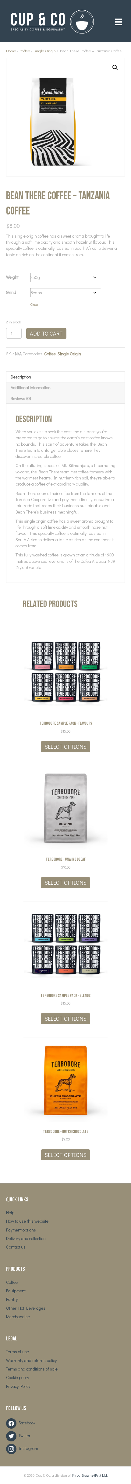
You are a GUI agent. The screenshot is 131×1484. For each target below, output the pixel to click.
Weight (12, 277)
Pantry (12, 1299)
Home (11, 50)
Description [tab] (21, 377)
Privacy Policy (18, 1386)
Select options (65, 746)
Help (10, 1212)
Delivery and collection (26, 1238)
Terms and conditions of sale (32, 1369)
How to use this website (27, 1221)
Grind (11, 292)
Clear (34, 304)
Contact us (16, 1247)
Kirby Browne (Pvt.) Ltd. (90, 1475)
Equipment (16, 1291)
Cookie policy (17, 1377)
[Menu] (118, 22)
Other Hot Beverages (25, 1308)
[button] (115, 67)
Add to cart (46, 333)
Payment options (21, 1230)
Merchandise (18, 1316)
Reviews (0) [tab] (21, 398)
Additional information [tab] (31, 387)
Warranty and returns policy (31, 1360)
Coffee (24, 50)
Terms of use (17, 1351)
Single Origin (45, 50)
